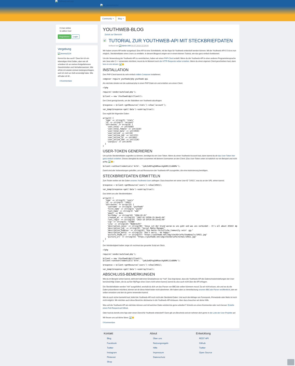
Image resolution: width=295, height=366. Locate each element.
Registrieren (64, 37)
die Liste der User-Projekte (221, 313)
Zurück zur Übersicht (113, 34)
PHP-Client (168, 58)
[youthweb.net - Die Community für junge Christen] (76, 1)
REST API (204, 338)
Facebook (112, 343)
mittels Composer (143, 74)
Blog (109, 338)
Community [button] (107, 19)
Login (75, 37)
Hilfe (155, 347)
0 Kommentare (109, 322)
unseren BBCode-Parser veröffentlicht (214, 290)
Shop (109, 361)
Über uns (157, 338)
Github (202, 343)
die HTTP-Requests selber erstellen (174, 61)
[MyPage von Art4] (123, 46)
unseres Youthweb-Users (140, 181)
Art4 (129, 46)
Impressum (158, 352)
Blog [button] (120, 19)
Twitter (110, 347)
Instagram (112, 352)
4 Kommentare (65, 81)
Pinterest (111, 357)
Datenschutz (159, 357)
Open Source (205, 352)
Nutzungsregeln (160, 343)
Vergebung (64, 49)
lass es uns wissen (110, 64)
